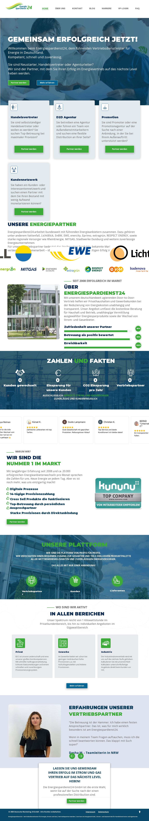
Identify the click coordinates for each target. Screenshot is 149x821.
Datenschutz (103, 812)
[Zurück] (72, 756)
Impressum (90, 812)
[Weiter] (81, 756)
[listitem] (28, 129)
